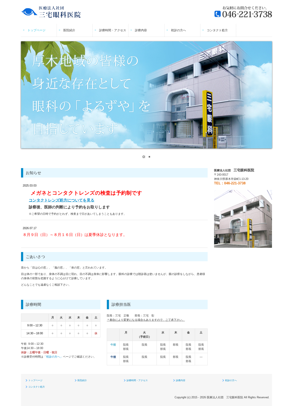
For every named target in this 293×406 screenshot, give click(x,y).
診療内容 (141, 30)
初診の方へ (178, 30)
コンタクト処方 (217, 30)
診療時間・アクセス (112, 30)
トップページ (36, 30)
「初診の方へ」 (53, 356)
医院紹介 (69, 30)
